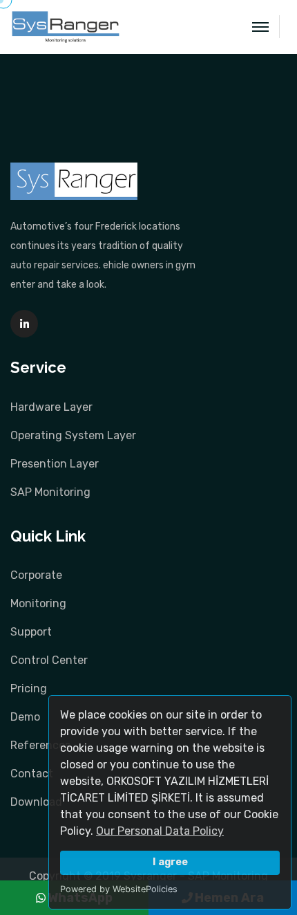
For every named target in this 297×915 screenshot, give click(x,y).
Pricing (28, 688)
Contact (31, 773)
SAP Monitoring (50, 492)
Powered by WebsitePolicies (119, 889)
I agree (170, 862)
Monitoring (38, 603)
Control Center (49, 660)
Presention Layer (54, 463)
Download (36, 801)
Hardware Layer (51, 407)
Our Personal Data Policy (160, 831)
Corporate (36, 575)
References (40, 745)
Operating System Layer (73, 435)
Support (31, 631)
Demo (25, 716)
